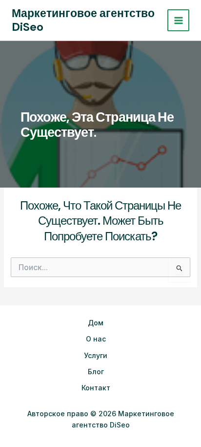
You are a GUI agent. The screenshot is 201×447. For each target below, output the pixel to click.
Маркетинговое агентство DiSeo (83, 20)
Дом (95, 323)
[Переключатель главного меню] (178, 20)
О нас (96, 339)
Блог (96, 371)
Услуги (95, 355)
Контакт (95, 387)
